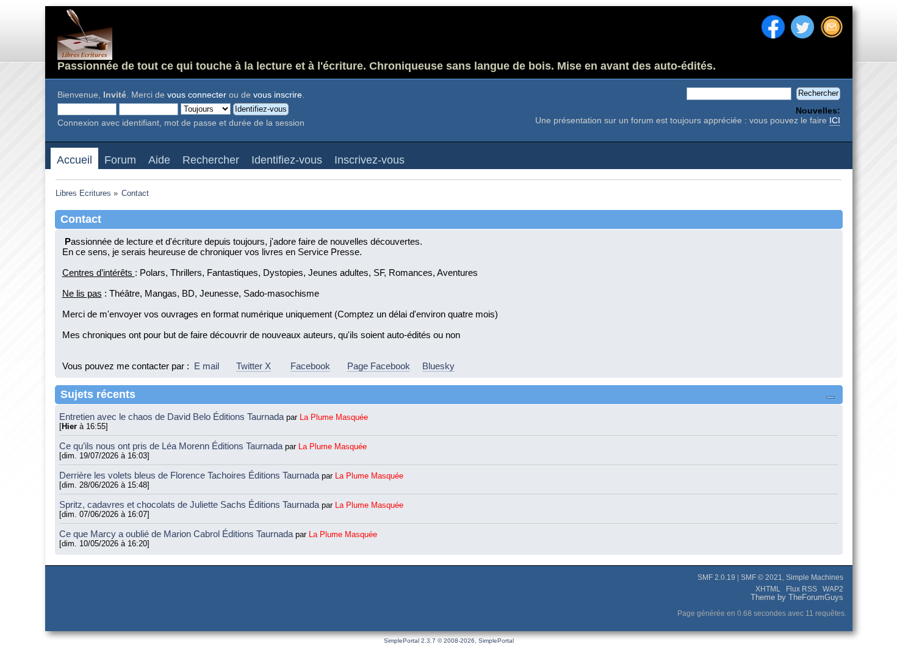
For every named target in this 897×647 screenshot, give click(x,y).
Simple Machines (814, 577)
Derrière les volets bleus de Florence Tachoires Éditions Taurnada (190, 475)
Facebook (310, 366)
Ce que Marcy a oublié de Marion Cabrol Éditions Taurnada (177, 534)
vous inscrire (277, 94)
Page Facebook (378, 366)
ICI (834, 120)
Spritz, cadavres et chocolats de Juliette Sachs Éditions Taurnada (190, 504)
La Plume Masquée (334, 417)
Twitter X (253, 366)
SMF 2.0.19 (716, 577)
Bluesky (438, 366)
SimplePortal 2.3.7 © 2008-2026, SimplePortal (449, 640)
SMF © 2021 (761, 577)
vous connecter (196, 94)
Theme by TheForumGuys (797, 597)
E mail (206, 366)
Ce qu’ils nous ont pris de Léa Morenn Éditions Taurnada (172, 446)
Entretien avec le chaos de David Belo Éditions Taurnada (172, 416)
